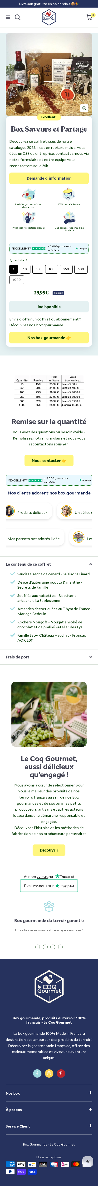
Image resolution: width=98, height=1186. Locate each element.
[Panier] (89, 17)
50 (38, 268)
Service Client (18, 1126)
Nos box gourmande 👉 (49, 337)
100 (51, 268)
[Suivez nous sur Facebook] (37, 1073)
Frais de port (17, 656)
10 (25, 268)
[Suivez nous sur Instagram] (49, 1073)
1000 (17, 278)
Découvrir (49, 850)
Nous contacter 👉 (49, 460)
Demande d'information (49, 178)
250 (66, 268)
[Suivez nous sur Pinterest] (61, 1073)
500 (81, 268)
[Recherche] (17, 17)
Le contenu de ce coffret (28, 564)
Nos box (13, 1093)
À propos (14, 1109)
